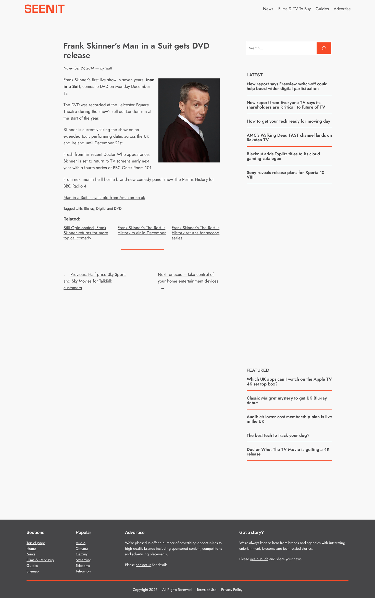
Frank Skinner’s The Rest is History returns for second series (195, 232)
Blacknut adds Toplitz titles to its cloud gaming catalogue (283, 156)
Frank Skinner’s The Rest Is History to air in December (142, 230)
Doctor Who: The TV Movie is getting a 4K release (288, 451)
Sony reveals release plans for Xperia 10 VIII (285, 175)
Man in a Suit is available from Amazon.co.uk (104, 197)
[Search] (324, 47)
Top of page (36, 542)
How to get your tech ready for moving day (288, 121)
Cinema (82, 548)
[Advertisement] (289, 271)
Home (31, 548)
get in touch (259, 558)
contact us (143, 564)
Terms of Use (206, 589)
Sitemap (33, 571)
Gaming (82, 554)
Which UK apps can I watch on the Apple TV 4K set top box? (289, 381)
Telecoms (83, 565)
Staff (108, 68)
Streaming (83, 559)
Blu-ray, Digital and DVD (103, 208)
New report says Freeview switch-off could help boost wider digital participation (287, 86)
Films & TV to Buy (40, 559)
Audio (80, 542)
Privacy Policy (231, 589)
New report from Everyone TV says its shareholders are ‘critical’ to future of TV (286, 105)
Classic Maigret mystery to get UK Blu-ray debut (287, 400)
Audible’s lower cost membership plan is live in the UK (289, 419)
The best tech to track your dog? (278, 435)
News (31, 554)
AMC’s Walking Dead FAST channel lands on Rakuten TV (289, 137)
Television (83, 571)
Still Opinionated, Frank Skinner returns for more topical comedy (86, 232)
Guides (32, 565)
